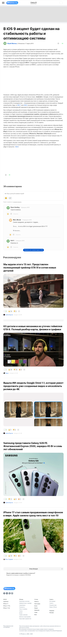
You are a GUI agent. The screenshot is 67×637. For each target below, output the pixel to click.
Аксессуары (37, 603)
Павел (7, 373)
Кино (35, 614)
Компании (36, 610)
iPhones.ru (23, 634)
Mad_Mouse (17, 220)
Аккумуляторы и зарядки (25, 603)
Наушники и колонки (24, 601)
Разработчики (52, 605)
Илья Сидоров (9, 559)
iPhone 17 (5, 603)
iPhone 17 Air (6, 608)
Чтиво (35, 612)
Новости (36, 601)
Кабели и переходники (25, 616)
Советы (51, 599)
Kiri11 (12, 241)
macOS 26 (5, 601)
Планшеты (22, 607)
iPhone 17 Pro (6, 606)
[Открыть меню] (3, 3)
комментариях (17, 202)
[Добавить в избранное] (58, 43)
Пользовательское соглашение (8, 626)
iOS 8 (25, 105)
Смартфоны (22, 605)
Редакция (51, 610)
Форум (36, 608)
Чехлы (21, 611)
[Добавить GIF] (10, 198)
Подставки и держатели (25, 618)
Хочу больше (33, 569)
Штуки (20, 613)
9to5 (16, 146)
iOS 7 (19, 105)
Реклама (51, 612)
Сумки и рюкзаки (23, 614)
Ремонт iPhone (53, 607)
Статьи (36, 599)
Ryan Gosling (15, 207)
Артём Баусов (9, 315)
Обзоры (21, 599)
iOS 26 (5, 599)
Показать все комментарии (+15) (33, 250)
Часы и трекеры (23, 609)
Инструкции (52, 601)
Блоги (35, 606)
